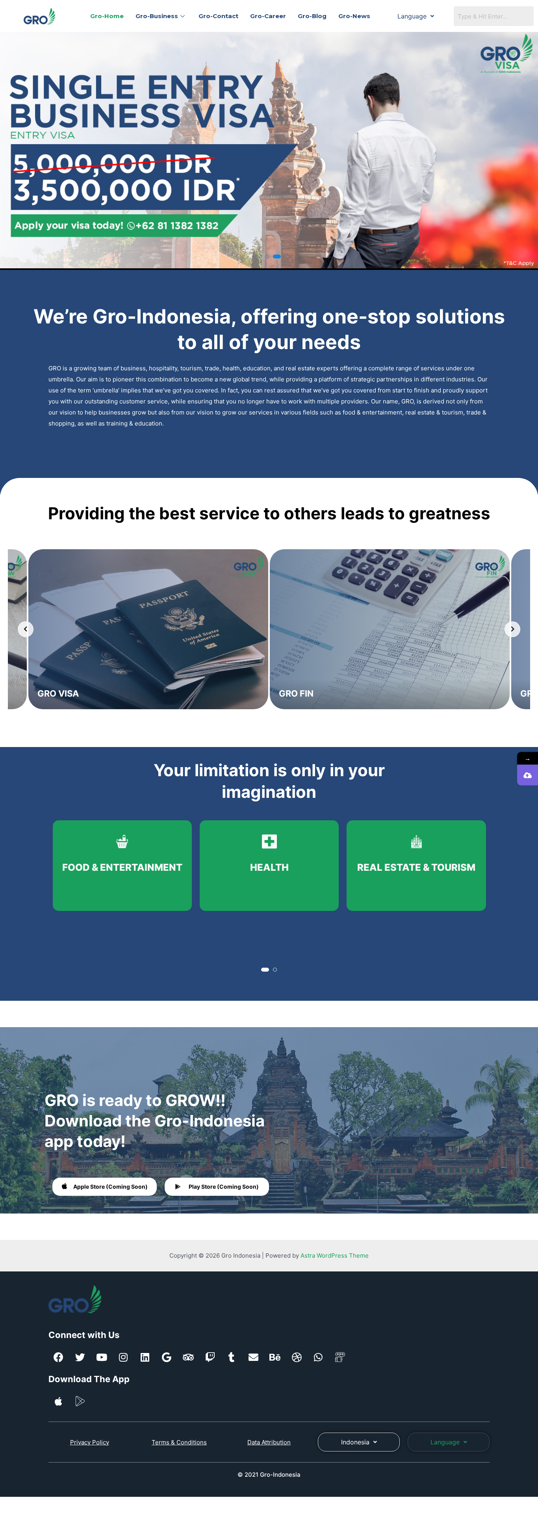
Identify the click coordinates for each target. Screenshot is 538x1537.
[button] (259, 256)
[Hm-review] (340, 1357)
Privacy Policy (89, 1442)
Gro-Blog (312, 16)
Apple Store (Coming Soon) (110, 1186)
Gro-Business (156, 16)
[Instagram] (123, 1357)
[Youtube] (101, 1357)
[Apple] (58, 1401)
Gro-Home (107, 16)
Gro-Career (268, 16)
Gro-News (354, 16)
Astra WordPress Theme (335, 1255)
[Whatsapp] (318, 1357)
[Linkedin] (145, 1357)
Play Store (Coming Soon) (224, 1186)
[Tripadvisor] (188, 1357)
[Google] (166, 1357)
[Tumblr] (231, 1357)
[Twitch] (210, 1357)
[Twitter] (80, 1357)
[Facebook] (58, 1357)
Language (412, 16)
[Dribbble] (296, 1357)
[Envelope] (253, 1357)
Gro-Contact (218, 16)
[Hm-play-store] (80, 1401)
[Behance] (275, 1357)
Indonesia (355, 1442)
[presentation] (13, 152)
